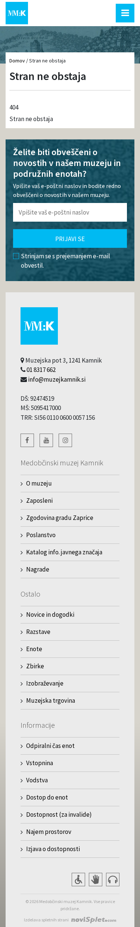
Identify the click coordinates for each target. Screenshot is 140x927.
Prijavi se (70, 239)
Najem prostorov (48, 832)
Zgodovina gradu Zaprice (59, 518)
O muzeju (39, 483)
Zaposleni (39, 500)
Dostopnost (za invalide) (59, 814)
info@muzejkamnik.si (56, 379)
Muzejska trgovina (50, 700)
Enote (34, 649)
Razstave (38, 632)
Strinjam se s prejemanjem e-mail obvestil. (65, 261)
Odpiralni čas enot (50, 746)
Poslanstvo (41, 535)
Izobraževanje (44, 683)
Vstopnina (39, 763)
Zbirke (35, 666)
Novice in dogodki (50, 614)
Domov (17, 60)
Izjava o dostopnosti (53, 849)
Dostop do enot (47, 797)
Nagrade (37, 569)
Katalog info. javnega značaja (64, 552)
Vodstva (37, 780)
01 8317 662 (41, 370)
